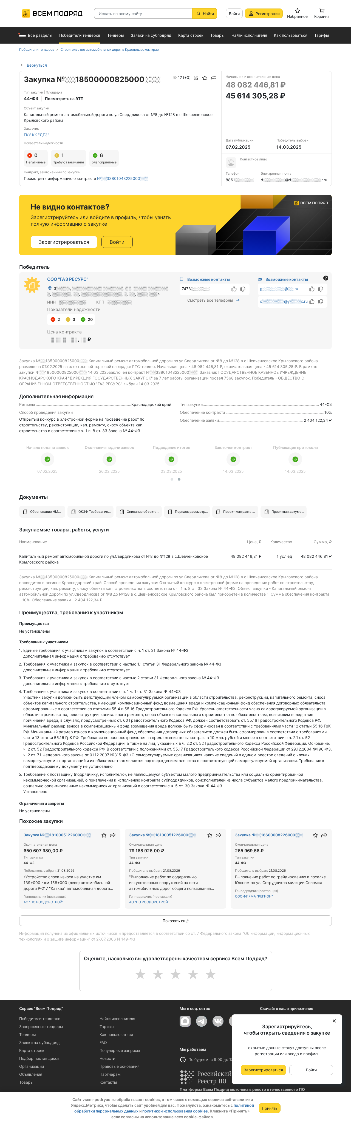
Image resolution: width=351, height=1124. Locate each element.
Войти (234, 13)
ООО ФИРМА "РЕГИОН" (254, 896)
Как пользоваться (116, 1034)
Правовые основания (120, 1066)
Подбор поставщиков (39, 1058)
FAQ (103, 1042)
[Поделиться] (213, 78)
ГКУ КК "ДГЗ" (36, 134)
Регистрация (268, 13)
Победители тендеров (39, 1018)
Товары (26, 1082)
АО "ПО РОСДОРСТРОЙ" (44, 902)
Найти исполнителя (117, 1018)
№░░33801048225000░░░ (122, 178)
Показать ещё (176, 920)
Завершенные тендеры (41, 1026)
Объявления (30, 1074)
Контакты (108, 1082)
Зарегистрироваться (64, 242)
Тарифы (107, 1026)
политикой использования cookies (175, 1111)
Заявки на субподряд (39, 1042)
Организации (31, 1066)
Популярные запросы (120, 1050)
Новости (107, 1058)
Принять (270, 1108)
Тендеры (27, 1034)
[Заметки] (196, 78)
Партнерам (110, 1074)
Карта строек (31, 1050)
